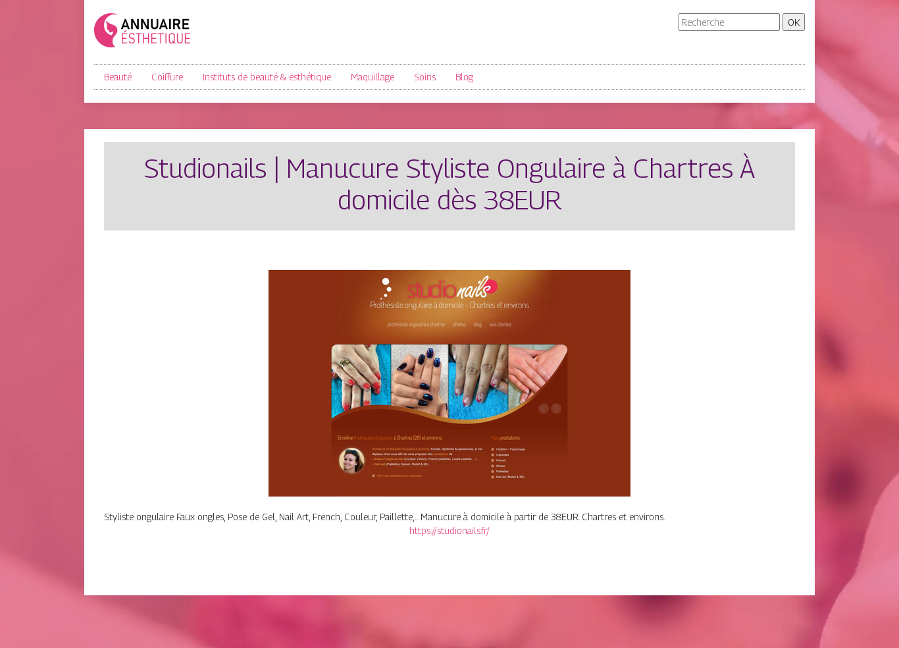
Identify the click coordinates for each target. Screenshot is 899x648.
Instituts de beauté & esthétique (267, 76)
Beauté (118, 76)
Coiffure (167, 76)
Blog (464, 76)
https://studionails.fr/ (449, 530)
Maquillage (372, 76)
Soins (425, 76)
